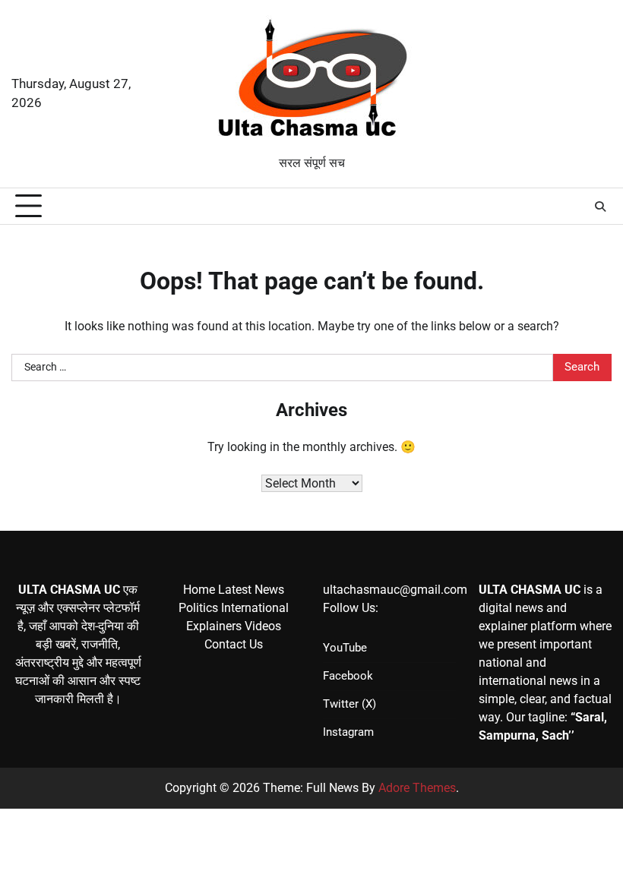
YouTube (345, 648)
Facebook (348, 676)
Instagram (348, 732)
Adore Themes (417, 788)
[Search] (600, 206)
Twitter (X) (349, 704)
